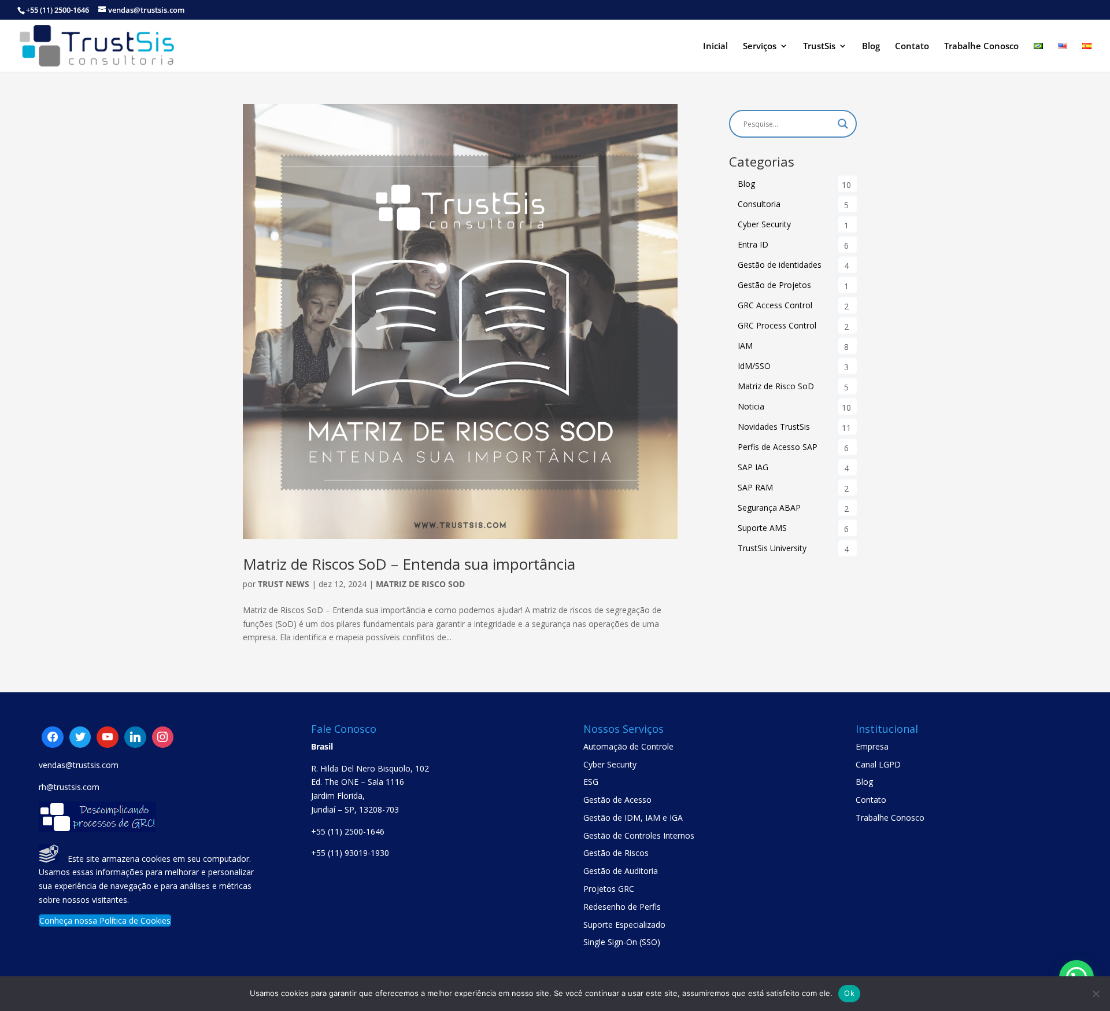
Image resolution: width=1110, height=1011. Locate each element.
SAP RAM (755, 487)
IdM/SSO (754, 365)
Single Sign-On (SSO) (621, 941)
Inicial (715, 46)
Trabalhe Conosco (981, 46)
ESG (590, 781)
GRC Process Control (777, 325)
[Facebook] (52, 737)
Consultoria (759, 203)
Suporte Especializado (624, 924)
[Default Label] (80, 737)
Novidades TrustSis (774, 426)
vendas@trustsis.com (79, 764)
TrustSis (819, 46)
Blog (871, 46)
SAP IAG (753, 467)
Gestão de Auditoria (620, 870)
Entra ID (753, 244)
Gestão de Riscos (616, 852)
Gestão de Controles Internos (638, 835)
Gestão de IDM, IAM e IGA (633, 817)
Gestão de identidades (780, 264)
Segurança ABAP (769, 507)
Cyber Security (764, 224)
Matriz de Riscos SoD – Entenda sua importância (409, 564)
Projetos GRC (608, 888)
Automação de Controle (628, 746)
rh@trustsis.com (69, 786)
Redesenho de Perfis (622, 906)
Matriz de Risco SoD (420, 583)
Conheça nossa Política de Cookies (105, 920)
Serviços (759, 46)
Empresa (872, 746)
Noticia (751, 406)
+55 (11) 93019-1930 (350, 852)
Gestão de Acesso (617, 799)
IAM (745, 345)
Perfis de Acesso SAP (777, 446)
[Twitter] (107, 737)
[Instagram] (135, 737)
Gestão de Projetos (774, 284)
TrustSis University (772, 548)
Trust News (283, 583)
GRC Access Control (775, 305)
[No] (1095, 993)
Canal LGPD (878, 764)
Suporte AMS (762, 527)
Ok (849, 993)
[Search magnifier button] (843, 124)
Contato (912, 46)
